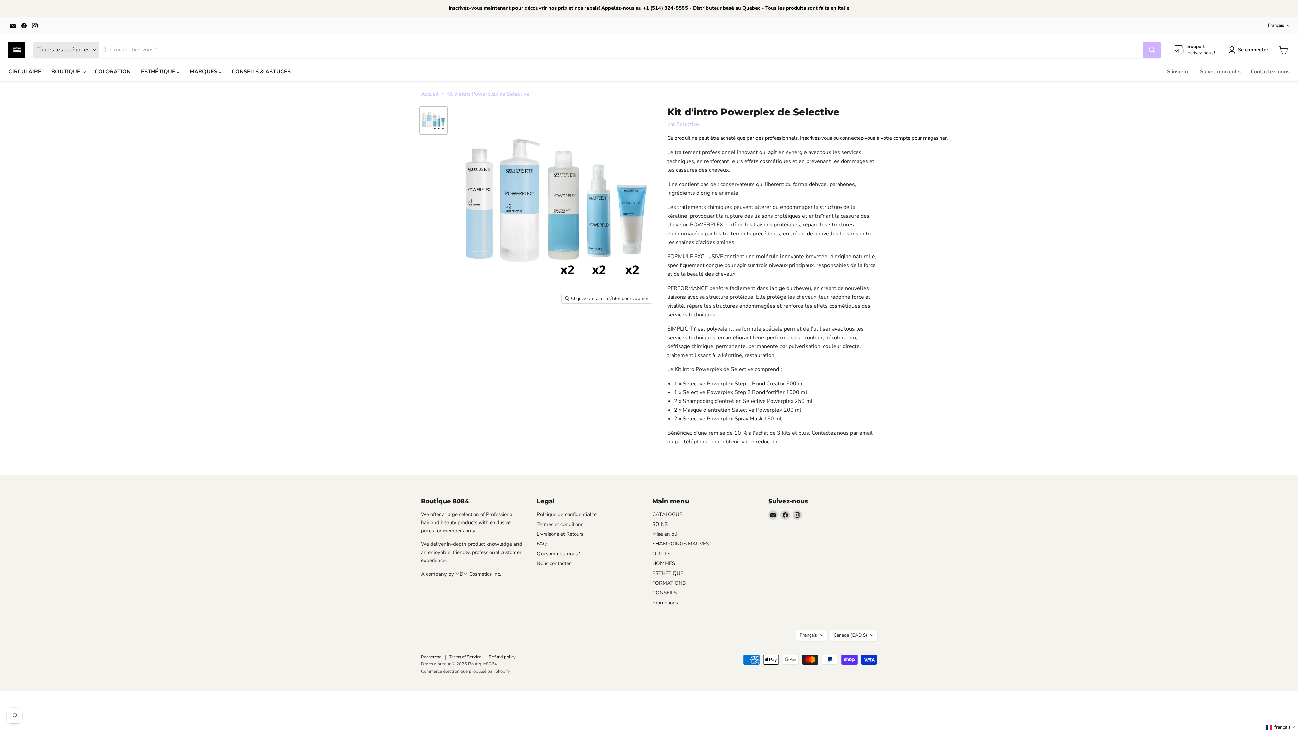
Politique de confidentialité (567, 514)
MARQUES (204, 71)
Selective (687, 124)
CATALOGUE (667, 514)
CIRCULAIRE (24, 71)
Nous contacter (554, 563)
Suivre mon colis (1220, 71)
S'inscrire (1178, 71)
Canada (850, 635)
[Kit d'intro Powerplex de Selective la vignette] (433, 120)
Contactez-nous (1270, 71)
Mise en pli (664, 534)
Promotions (665, 602)
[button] (1281, 727)
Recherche (431, 657)
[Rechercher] (1152, 50)
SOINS (660, 524)
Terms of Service (465, 657)
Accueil (430, 94)
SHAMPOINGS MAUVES (680, 543)
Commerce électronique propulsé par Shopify (465, 671)
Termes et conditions (560, 524)
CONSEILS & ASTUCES (261, 71)
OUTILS (661, 553)
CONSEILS (664, 592)
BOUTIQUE (66, 71)
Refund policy (502, 657)
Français (1276, 25)
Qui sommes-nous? (558, 553)
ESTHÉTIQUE (159, 71)
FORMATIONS (669, 583)
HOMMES (663, 563)
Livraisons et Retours (560, 534)
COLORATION (113, 71)
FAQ (542, 543)
